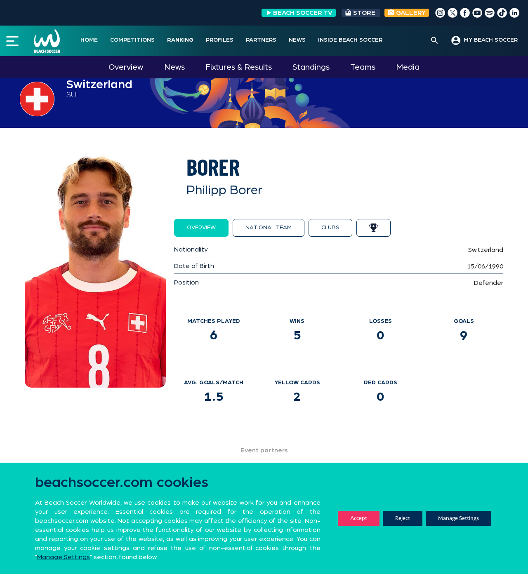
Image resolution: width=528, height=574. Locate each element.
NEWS (297, 40)
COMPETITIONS (132, 40)
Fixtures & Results (238, 67)
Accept (358, 518)
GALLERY (410, 12)
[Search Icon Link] (434, 41)
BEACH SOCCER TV (302, 12)
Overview (125, 67)
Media (408, 67)
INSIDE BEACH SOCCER (350, 40)
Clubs (330, 228)
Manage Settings (458, 518)
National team (268, 228)
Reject (402, 518)
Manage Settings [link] (63, 557)
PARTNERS (261, 40)
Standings (311, 67)
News (174, 67)
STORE (364, 12)
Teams (362, 67)
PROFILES (219, 40)
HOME (89, 40)
